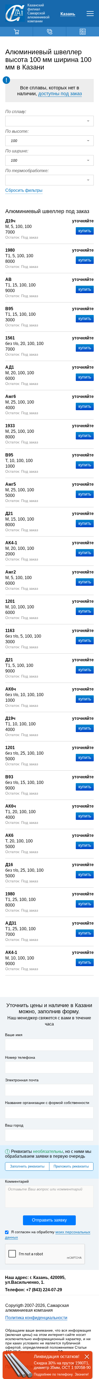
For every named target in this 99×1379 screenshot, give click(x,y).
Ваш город (14, 1125)
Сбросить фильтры (24, 190)
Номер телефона (20, 1057)
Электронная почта (22, 1080)
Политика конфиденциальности (36, 1317)
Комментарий (17, 1181)
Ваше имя (13, 1035)
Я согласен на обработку (47, 1234)
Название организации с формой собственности (47, 1102)
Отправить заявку (49, 1220)
